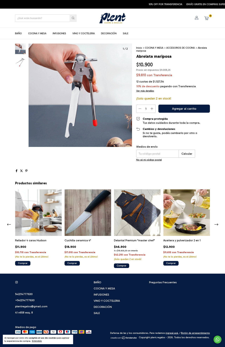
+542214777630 (24, 300)
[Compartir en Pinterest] (26, 171)
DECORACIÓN (109, 33)
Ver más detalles (145, 90)
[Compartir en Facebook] (17, 171)
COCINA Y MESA (37, 33)
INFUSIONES (59, 33)
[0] (206, 18)
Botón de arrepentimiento (195, 333)
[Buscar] (73, 18)
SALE (125, 33)
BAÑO (18, 33)
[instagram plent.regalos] (16, 282)
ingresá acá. (172, 333)
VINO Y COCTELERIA (83, 33)
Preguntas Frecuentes (163, 282)
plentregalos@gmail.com (31, 306)
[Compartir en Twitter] (22, 171)
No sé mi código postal (149, 159)
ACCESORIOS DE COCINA (180, 47)
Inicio (139, 47)
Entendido (37, 341)
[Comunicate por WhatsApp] (217, 339)
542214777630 (24, 294)
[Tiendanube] (123, 338)
